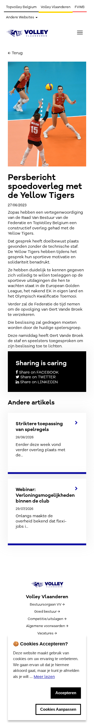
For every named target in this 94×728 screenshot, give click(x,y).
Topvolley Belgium (21, 7)
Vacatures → (47, 633)
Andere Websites (20, 17)
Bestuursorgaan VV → (47, 604)
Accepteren (65, 693)
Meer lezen (44, 676)
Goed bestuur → (47, 611)
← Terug (15, 53)
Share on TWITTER (37, 377)
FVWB (80, 7)
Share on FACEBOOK (38, 372)
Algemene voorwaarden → (47, 626)
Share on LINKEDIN (38, 382)
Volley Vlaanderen (55, 7)
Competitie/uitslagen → (47, 619)
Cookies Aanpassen (58, 709)
